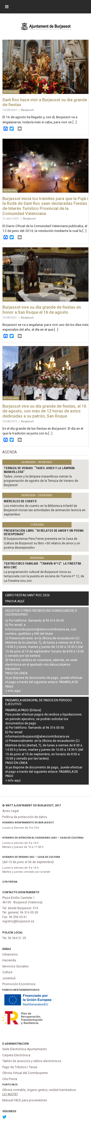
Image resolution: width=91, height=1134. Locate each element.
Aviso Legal (10, 811)
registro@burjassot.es (18, 921)
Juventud (8, 978)
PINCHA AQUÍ (14, 601)
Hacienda (9, 960)
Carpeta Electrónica (16, 1055)
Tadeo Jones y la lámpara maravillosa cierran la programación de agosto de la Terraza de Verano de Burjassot (41, 481)
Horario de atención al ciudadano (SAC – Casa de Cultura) (43, 837)
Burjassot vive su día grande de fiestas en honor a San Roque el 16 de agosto (42, 310)
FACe (15, 1084)
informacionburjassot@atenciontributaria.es (37, 629)
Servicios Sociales (15, 966)
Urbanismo (10, 954)
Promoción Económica (18, 984)
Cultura (7, 972)
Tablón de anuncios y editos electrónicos (31, 1061)
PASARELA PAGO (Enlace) (23, 710)
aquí (17, 691)
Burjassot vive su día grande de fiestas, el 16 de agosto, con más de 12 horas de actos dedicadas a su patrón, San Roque (44, 411)
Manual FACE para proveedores (24, 1100)
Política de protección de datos (24, 817)
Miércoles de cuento (20, 501)
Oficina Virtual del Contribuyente (25, 1073)
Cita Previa (9, 881)
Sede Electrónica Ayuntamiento (24, 1049)
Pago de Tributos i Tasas (19, 1067)
